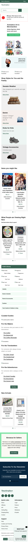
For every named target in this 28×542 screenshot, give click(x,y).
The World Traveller (9, 376)
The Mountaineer (8, 378)
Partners (17, 505)
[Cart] (19, 5)
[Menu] (25, 5)
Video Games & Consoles (7, 197)
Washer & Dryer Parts (7, 418)
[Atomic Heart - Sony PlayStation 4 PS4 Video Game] (7, 191)
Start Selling (14, 452)
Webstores (17, 510)
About (2, 502)
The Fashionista (8, 359)
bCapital (17, 512)
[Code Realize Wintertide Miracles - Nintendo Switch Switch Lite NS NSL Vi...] (20, 191)
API (2, 507)
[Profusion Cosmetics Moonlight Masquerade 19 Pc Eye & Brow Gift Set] (20, 241)
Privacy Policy (4, 526)
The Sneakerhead (8, 357)
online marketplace (16, 442)
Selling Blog (4, 510)
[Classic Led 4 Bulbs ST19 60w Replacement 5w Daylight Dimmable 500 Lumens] (20, 411)
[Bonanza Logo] (5, 5)
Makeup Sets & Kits (20, 251)
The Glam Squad (8, 354)
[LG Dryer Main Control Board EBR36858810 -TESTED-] (7, 411)
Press (16, 507)
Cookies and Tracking (6, 523)
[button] (12, 260)
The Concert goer (8, 381)
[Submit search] (20, 10)
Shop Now (6, 94)
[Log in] (22, 5)
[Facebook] (2, 495)
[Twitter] (6, 495)
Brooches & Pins (7, 252)
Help (24, 1)
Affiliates (3, 505)
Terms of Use (4, 528)
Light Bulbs (20, 424)
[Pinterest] (9, 495)
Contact (3, 514)
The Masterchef (8, 335)
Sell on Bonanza (5, 1)
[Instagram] (12, 495)
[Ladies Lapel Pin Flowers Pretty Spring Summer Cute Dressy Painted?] (7, 241)
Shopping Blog (5, 512)
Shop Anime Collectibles (14, 34)
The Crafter (6, 333)
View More (14, 387)
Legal (16, 502)
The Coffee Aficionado (10, 337)
